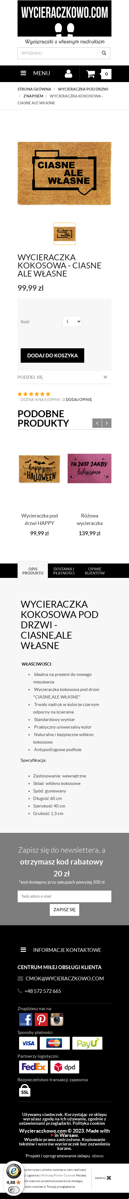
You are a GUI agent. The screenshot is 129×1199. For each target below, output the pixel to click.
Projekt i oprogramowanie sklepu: (65, 1155)
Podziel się (30, 377)
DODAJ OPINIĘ (79, 399)
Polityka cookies (89, 1123)
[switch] (13, 1189)
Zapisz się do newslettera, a (62, 865)
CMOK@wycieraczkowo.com (65, 978)
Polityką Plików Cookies (58, 1175)
